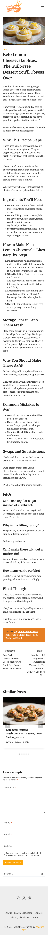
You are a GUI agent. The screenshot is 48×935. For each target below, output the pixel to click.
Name (8, 822)
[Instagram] (30, 898)
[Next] (40, 724)
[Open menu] (42, 6)
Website (8, 846)
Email (8, 834)
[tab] (19, 754)
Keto (5, 50)
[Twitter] (24, 898)
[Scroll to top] (41, 931)
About (9, 913)
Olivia (10, 742)
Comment (10, 787)
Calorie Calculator (23, 913)
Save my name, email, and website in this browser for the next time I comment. (24, 854)
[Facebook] (18, 898)
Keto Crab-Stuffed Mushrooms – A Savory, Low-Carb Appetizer (24, 733)
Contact (38, 913)
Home (35, 917)
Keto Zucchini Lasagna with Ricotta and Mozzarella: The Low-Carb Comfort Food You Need (36, 663)
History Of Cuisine (19, 917)
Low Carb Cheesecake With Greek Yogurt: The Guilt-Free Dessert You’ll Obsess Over (12, 660)
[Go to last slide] (7, 724)
